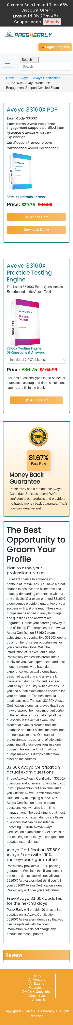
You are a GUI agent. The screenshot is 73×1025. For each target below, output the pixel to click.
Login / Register (56, 47)
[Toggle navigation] (7, 64)
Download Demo (36, 229)
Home (10, 78)
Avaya (24, 78)
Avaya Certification (46, 78)
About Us (39, 1000)
